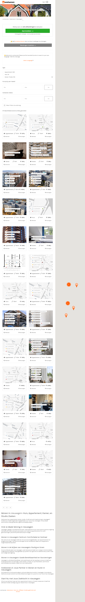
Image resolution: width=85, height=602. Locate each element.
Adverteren (10, 590)
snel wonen (3, 590)
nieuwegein (16, 513)
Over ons (16, 590)
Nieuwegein (19, 19)
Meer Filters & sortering (13, 105)
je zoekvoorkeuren (20, 41)
